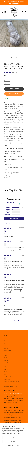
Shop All (6, 369)
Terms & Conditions (9, 384)
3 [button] (14, 320)
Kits (5, 341)
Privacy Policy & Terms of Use (11, 381)
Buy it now (14, 93)
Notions (6, 345)
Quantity (6, 80)
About (5, 358)
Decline (13, 441)
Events (5, 355)
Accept (13, 437)
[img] (7, 228)
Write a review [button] (14, 218)
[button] (11, 57)
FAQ (5, 374)
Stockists (6, 360)
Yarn (5, 338)
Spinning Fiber (7, 350)
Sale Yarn (6, 343)
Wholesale (6, 362)
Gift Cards (6, 353)
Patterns (6, 348)
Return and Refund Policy (10, 386)
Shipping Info (7, 379)
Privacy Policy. (16, 433)
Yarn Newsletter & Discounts (11, 376)
